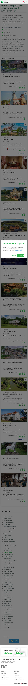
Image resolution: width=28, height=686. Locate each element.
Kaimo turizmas (5, 679)
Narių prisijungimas (19, 679)
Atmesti (14, 255)
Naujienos (3, 671)
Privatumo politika (18, 677)
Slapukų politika (5, 677)
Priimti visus (21, 255)
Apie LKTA (3, 673)
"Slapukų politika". (18, 250)
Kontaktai (16, 671)
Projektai (16, 675)
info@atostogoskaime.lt (13, 653)
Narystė (16, 673)
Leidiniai (3, 675)
